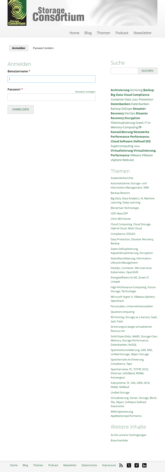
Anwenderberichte (122, 178)
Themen (103, 32)
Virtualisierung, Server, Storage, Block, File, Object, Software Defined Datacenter (134, 402)
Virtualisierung (122, 150)
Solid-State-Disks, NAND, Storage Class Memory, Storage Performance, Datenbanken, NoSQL (134, 340)
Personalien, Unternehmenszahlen (132, 306)
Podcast (122, 32)
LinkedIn (144, 465)
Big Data (117, 95)
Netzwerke (141, 132)
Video (137, 146)
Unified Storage (120, 392)
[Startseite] (82, 13)
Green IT (141, 123)
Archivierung (120, 90)
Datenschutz (89, 465)
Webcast (128, 160)
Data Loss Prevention (139, 99)
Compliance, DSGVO (123, 234)
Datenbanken (121, 104)
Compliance (141, 95)
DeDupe (126, 109)
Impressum (109, 465)
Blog (88, 32)
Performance (120, 137)
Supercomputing (122, 146)
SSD (148, 141)
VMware (135, 155)
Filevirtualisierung (123, 123)
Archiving (136, 90)
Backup (148, 90)
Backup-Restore (120, 193)
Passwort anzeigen (85, 91)
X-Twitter (128, 465)
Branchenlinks (119, 440)
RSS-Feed (121, 465)
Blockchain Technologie (125, 208)
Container (117, 99)
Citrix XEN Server (121, 219)
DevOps (130, 113)
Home (74, 32)
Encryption (132, 118)
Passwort (15, 89)
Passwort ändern (43, 48)
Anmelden (20, 48)
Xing (136, 465)
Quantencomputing (123, 312)
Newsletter (143, 32)
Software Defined (132, 141)
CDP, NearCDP (119, 213)
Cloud (128, 95)
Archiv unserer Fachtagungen (128, 435)
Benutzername (19, 71)
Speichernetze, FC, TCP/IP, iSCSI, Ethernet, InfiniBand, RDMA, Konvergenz (130, 373)
